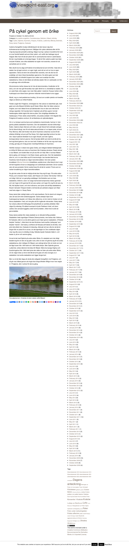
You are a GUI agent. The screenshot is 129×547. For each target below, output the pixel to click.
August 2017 (73, 255)
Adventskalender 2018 (73, 472)
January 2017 (73, 272)
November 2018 (74, 219)
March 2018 (73, 238)
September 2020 (74, 168)
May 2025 (72, 69)
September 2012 (74, 390)
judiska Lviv (70, 494)
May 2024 (72, 94)
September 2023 (74, 110)
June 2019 (72, 202)
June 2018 (72, 231)
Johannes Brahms (76, 492)
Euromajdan (76, 487)
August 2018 (73, 226)
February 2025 (74, 77)
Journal (77, 21)
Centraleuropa (35, 38)
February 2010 (74, 453)
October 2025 (73, 57)
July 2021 (72, 144)
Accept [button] (95, 544)
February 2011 (74, 429)
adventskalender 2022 (73, 476)
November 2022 (74, 122)
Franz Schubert (83, 487)
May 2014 (72, 344)
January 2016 (73, 301)
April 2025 (72, 72)
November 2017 (74, 248)
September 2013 (74, 364)
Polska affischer (73, 513)
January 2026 (73, 50)
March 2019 (73, 209)
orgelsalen (70, 508)
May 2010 (72, 446)
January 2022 (73, 132)
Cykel (15, 41)
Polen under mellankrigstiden (77, 511)
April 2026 (72, 43)
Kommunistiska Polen (84, 496)
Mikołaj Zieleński (56, 41)
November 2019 (74, 192)
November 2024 (74, 84)
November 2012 (74, 385)
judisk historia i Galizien (82, 494)
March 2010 (73, 451)
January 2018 (73, 243)
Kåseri (49, 38)
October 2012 (73, 388)
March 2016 (73, 296)
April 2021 (72, 151)
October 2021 (73, 139)
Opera (86, 506)
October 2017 (73, 250)
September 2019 (74, 197)
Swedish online (86, 21)
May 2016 (72, 291)
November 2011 (74, 412)
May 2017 (72, 262)
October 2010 (73, 434)
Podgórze (21, 43)
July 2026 (72, 36)
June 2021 (72, 147)
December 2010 (74, 431)
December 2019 (74, 190)
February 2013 (74, 378)
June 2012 (72, 395)
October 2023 (73, 108)
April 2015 (72, 320)
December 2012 (74, 383)
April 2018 (72, 236)
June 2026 (72, 38)
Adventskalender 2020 (73, 474)
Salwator (28, 43)
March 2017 (73, 267)
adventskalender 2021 (85, 474)
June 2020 (72, 176)
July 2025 (72, 65)
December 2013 (74, 356)
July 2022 (72, 125)
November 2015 (74, 306)
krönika (54, 38)
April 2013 (72, 373)
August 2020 (73, 171)
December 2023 (74, 103)
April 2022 (72, 130)
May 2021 (72, 149)
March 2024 (73, 98)
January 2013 (73, 381)
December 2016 (74, 274)
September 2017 (74, 253)
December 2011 (74, 410)
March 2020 (73, 183)
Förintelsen (71, 489)
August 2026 (73, 33)
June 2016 (72, 289)
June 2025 (72, 67)
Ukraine (70, 523)
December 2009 (74, 458)
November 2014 (74, 332)
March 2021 (73, 154)
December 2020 (74, 161)
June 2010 (72, 443)
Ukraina (83, 520)
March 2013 (73, 376)
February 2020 (74, 185)
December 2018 (74, 217)
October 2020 (73, 166)
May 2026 (72, 40)
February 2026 (74, 48)
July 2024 (72, 89)
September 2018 (74, 224)
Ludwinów (46, 41)
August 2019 (73, 200)
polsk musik (83, 513)
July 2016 (72, 287)
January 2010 (73, 455)
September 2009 (74, 465)
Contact (96, 21)
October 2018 (73, 221)
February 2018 (74, 241)
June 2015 (72, 315)
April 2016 (72, 294)
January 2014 (73, 354)
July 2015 (72, 313)
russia (76, 516)
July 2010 (72, 441)
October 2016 (73, 279)
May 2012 (72, 398)
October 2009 (73, 463)
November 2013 (74, 359)
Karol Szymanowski (72, 496)
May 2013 (72, 371)
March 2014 (73, 349)
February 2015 (74, 325)
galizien (78, 490)
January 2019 (73, 214)
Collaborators (123, 21)
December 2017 (74, 246)
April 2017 (72, 265)
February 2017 (74, 270)
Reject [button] (101, 544)
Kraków (39, 41)
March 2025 (73, 74)
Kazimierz (27, 41)
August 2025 (73, 62)
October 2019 (73, 195)
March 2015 (73, 323)
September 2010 (74, 436)
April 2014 (72, 347)
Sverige (75, 521)
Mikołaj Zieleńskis (23, 162)
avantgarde (69, 480)
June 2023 (72, 118)
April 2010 (72, 448)
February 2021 (74, 156)
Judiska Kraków (85, 492)
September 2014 (74, 337)
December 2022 (74, 120)
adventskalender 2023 (85, 476)
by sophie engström (22, 38)
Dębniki (20, 41)
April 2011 (72, 424)
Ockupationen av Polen (78, 506)
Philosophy (105, 21)
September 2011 (74, 417)
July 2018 (72, 229)
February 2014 (74, 352)
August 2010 (73, 439)
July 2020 (72, 173)
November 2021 (74, 137)
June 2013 (72, 369)
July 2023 (72, 115)
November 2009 (74, 460)
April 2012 (72, 400)
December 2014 (74, 330)
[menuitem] (77, 21)
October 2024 (73, 86)
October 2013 (73, 361)
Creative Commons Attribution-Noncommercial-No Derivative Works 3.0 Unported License (77, 532)
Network (114, 21)
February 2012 (74, 405)
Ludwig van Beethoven (74, 503)
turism (78, 521)
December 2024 (74, 81)
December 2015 (74, 303)
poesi (81, 508)
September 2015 (74, 311)
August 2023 (73, 113)
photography (76, 508)
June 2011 (72, 419)
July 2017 (72, 258)
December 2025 (74, 52)
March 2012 (73, 402)
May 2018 (72, 233)
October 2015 (73, 308)
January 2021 (73, 159)
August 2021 (73, 142)
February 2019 (74, 212)
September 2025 (74, 60)
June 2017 (72, 260)
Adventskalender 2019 (85, 472)
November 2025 (74, 55)
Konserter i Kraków (75, 499)
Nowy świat (13, 43)
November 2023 (74, 106)
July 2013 (72, 366)
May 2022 (72, 127)
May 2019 (72, 204)
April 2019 (72, 207)
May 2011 (72, 422)
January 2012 (73, 407)
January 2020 (73, 188)
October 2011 (73, 414)
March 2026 (73, 45)
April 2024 (72, 96)
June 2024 (72, 91)
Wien (74, 523)
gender (82, 489)
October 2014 (73, 335)
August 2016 (73, 284)
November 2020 (74, 163)
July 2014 (72, 340)
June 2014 (72, 342)
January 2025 (73, 79)
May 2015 (72, 318)
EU (71, 487)
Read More (108, 544)
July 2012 (72, 393)
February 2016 (74, 299)
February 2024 (74, 101)
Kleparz (33, 41)
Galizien (43, 38)
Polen (85, 508)
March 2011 (73, 427)
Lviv (85, 502)
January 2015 (73, 328)
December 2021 (74, 135)
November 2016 (74, 277)
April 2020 (72, 180)
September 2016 (74, 282)
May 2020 (72, 178)
